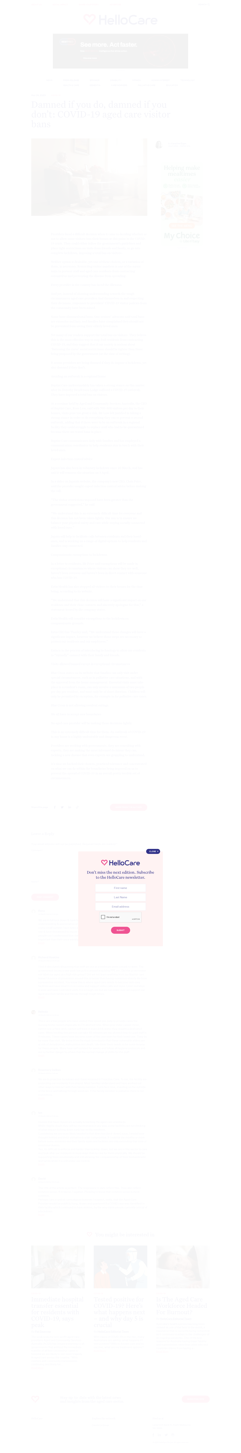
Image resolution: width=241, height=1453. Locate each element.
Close (152, 851)
